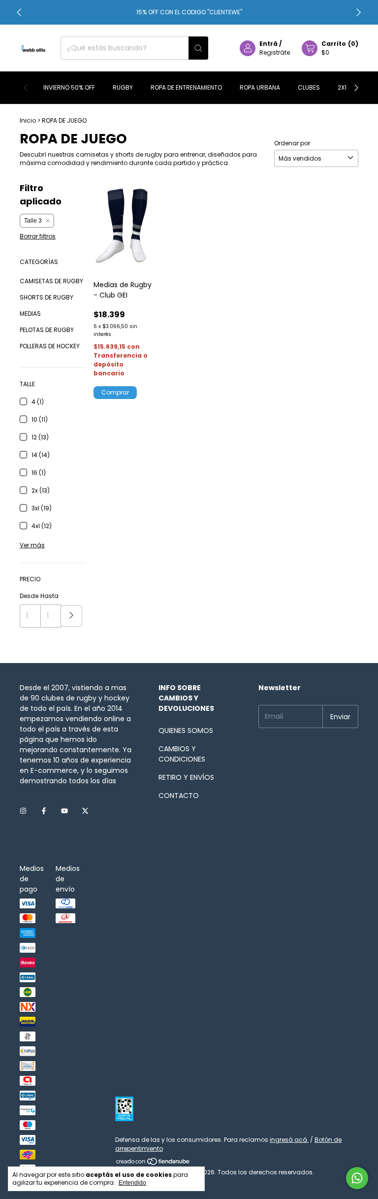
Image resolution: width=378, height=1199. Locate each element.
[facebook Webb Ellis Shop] (43, 811)
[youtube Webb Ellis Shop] (64, 811)
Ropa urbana (260, 87)
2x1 (342, 87)
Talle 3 (33, 220)
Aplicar (71, 616)
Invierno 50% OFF (69, 87)
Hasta (49, 596)
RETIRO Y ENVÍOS (186, 777)
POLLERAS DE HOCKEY (50, 346)
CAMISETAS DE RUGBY (51, 281)
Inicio (28, 120)
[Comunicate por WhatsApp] (357, 1178)
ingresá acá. (289, 1139)
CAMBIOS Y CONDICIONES (181, 754)
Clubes (309, 87)
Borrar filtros (38, 236)
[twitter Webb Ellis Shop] (85, 811)
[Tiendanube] (153, 1163)
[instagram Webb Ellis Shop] (23, 811)
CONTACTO (178, 795)
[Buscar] (198, 48)
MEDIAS (30, 313)
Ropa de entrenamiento (186, 87)
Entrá (268, 43)
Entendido (132, 1182)
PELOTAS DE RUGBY (47, 330)
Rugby (123, 87)
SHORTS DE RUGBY (46, 297)
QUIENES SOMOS (185, 730)
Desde (29, 596)
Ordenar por (292, 143)
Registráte (274, 52)
